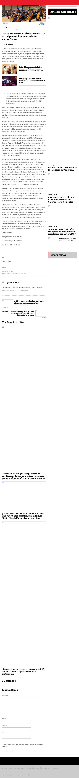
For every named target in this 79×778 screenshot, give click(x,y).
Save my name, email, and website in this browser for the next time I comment (22, 745)
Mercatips (10, 775)
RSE (25, 273)
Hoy (3, 775)
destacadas (5, 271)
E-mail (4, 725)
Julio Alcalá (9, 44)
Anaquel (20, 775)
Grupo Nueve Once (18, 273)
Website (4, 733)
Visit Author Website (22, 290)
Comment (5, 695)
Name (4, 718)
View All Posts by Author (8, 290)
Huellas (11, 271)
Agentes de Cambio (7, 273)
